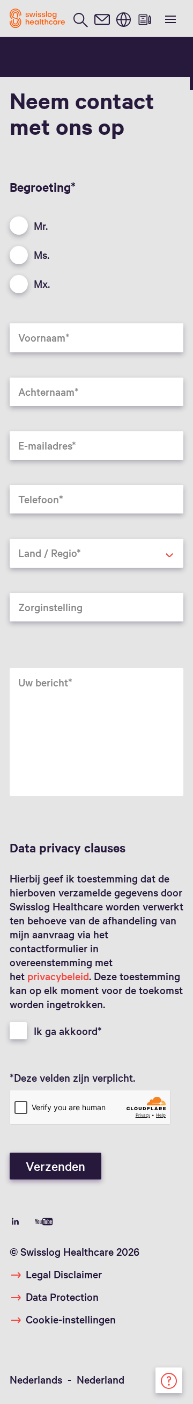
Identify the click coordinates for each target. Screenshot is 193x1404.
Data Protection (62, 1297)
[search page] (80, 18)
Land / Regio (32, 574)
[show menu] (169, 18)
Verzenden (55, 1166)
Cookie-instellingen (71, 1319)
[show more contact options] (169, 1379)
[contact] (102, 18)
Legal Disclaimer (64, 1274)
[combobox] (96, 553)
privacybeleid (58, 976)
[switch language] (123, 18)
